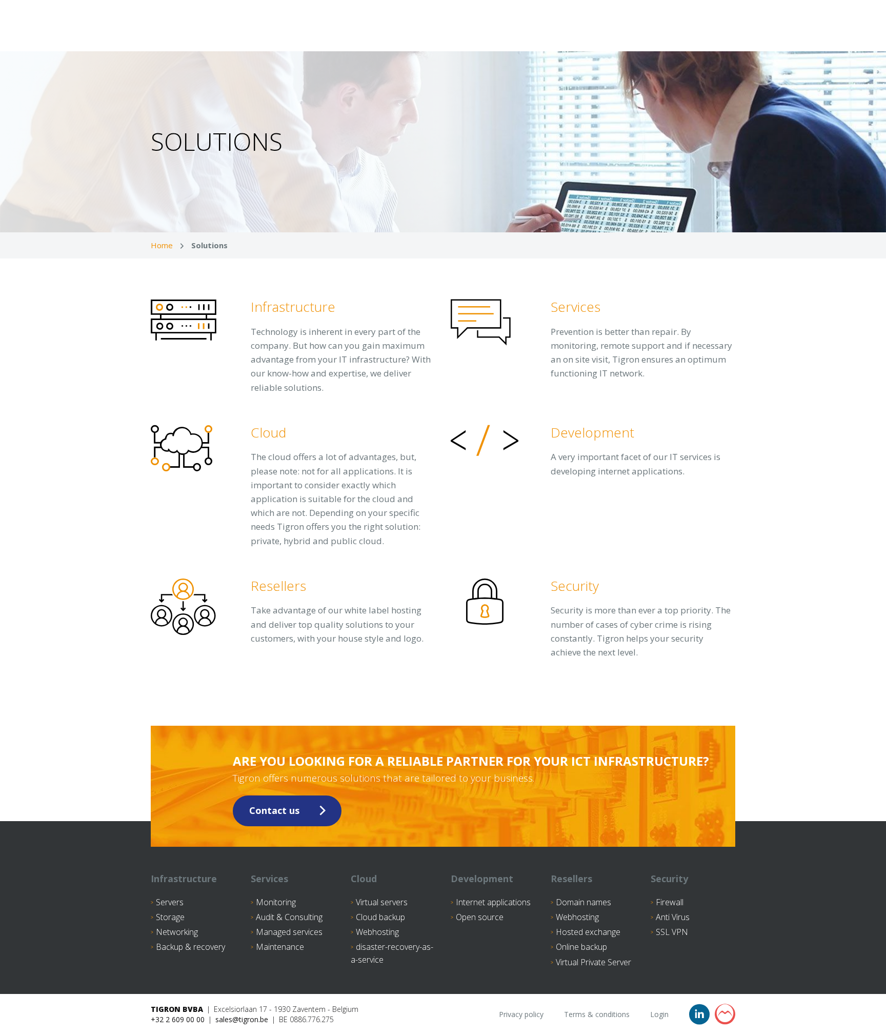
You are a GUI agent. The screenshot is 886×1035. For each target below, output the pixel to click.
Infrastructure (184, 878)
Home (162, 245)
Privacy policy (521, 1014)
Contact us (274, 810)
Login (659, 1014)
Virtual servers (382, 902)
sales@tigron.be (241, 1019)
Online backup (581, 946)
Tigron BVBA (177, 1009)
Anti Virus (673, 917)
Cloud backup (380, 917)
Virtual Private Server (593, 962)
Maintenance (280, 946)
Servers (170, 902)
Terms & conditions (597, 1014)
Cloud (364, 878)
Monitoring (276, 902)
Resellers (571, 878)
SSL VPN (672, 932)
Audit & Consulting (289, 917)
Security (669, 878)
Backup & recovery (190, 946)
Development (482, 878)
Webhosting (377, 932)
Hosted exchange (588, 932)
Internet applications (493, 902)
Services (269, 878)
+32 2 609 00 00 (178, 1019)
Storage (170, 917)
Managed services (289, 932)
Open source (480, 917)
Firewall (669, 902)
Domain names (583, 902)
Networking (177, 932)
